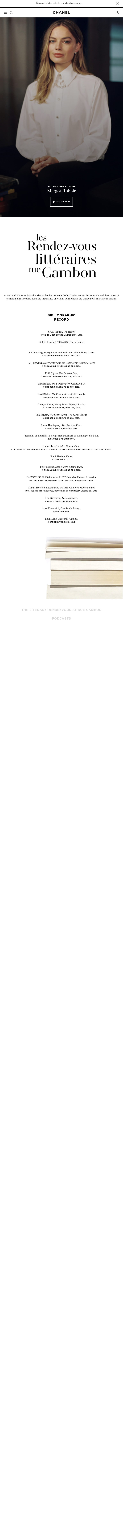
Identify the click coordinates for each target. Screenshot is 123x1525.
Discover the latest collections (49, 3)
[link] (76, 651)
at (73, 3)
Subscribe (85, 647)
